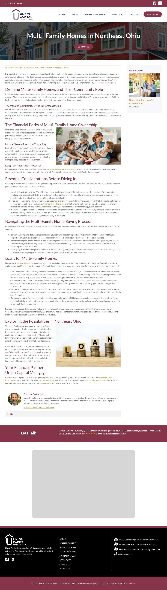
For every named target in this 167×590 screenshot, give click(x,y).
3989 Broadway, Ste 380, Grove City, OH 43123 (139, 549)
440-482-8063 (90, 434)
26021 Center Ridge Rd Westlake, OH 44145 (138, 539)
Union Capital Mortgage (62, 583)
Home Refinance (68, 551)
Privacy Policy (129, 583)
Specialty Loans (67, 556)
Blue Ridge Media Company (94, 583)
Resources (65, 560)
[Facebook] (8, 414)
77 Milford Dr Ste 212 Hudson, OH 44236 (136, 544)
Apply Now (64, 568)
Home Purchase (67, 547)
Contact (64, 564)
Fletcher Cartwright (15, 68)
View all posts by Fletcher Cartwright (39, 408)
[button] (131, 91)
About (62, 539)
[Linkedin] (11, 414)
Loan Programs (67, 543)
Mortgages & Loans (61, 68)
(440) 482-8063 (14, 3)
